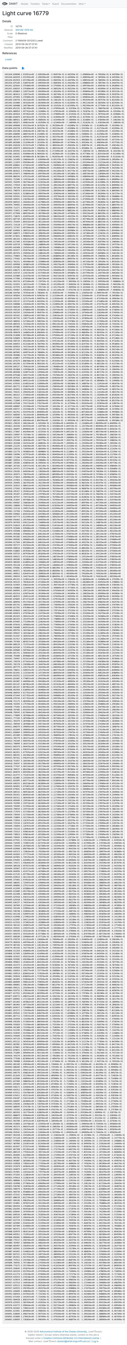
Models (24, 3)
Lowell (8, 59)
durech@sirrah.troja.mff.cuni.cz (73, 1341)
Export (55, 3)
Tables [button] (45, 3)
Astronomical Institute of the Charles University (63, 1331)
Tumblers (35, 3)
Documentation (69, 3)
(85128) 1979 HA (24, 30)
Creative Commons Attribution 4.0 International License (71, 1338)
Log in (95, 1341)
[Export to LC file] (23, 68)
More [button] (81, 3)
